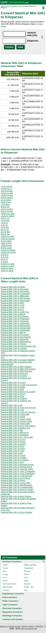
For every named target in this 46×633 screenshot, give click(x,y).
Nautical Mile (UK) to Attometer (15, 339)
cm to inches (6, 186)
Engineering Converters (13, 594)
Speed (5, 581)
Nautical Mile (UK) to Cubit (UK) (15, 414)
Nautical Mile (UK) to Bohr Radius (16, 496)
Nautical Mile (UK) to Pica (12, 446)
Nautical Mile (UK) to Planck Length (17, 490)
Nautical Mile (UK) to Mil (12, 430)
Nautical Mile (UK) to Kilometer (15, 289)
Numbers (27, 584)
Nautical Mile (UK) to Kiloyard (14, 373)
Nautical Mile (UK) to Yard (12, 305)
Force (5, 577)
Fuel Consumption (9, 584)
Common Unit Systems (12, 619)
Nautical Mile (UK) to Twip (12, 451)
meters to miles (7, 236)
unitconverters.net (29, 629)
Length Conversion (11, 6)
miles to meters (7, 239)
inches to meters (8, 250)
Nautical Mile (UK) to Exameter (15, 316)
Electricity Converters (12, 608)
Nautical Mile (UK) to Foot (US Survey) (18, 408)
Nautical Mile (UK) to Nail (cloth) (15, 424)
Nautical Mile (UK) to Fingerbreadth (17, 487)
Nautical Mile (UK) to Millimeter (15, 296)
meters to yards (8, 214)
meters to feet (7, 195)
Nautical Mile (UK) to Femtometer (16, 337)
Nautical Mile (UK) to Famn (13, 455)
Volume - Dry (28, 587)
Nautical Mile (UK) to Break (13, 314)
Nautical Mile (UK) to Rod (12, 389)
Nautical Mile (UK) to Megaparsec (16, 342)
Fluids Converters (10, 601)
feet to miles (6, 241)
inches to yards (7, 264)
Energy (5, 574)
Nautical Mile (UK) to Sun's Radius (16, 512)
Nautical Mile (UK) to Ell (11, 405)
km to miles (6, 200)
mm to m (4, 255)
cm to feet (5, 205)
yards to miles (7, 268)
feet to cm (5, 207)
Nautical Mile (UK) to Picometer (15, 335)
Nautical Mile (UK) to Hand (13, 417)
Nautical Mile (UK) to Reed (13, 480)
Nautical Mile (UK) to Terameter (15, 321)
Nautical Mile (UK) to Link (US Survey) (18, 412)
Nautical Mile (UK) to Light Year (15, 312)
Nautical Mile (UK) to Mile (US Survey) (18, 369)
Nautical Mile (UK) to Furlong (14, 376)
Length (5, 565)
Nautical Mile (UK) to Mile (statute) (16, 367)
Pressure (27, 571)
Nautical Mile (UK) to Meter (13, 287)
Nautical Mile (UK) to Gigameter (15, 323)
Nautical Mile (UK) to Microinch (15, 433)
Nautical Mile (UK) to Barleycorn (15, 428)
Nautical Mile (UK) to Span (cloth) (16, 419)
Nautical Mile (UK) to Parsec (13, 344)
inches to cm (6, 189)
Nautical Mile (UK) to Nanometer (15, 301)
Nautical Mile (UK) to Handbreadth (16, 485)
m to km (4, 261)
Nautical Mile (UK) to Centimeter (15, 294)
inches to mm (7, 193)
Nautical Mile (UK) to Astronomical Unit (18, 346)
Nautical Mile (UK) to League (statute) (18, 360)
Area (4, 571)
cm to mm (5, 220)
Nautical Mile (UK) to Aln (12, 453)
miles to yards (7, 271)
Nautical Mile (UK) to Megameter (15, 326)
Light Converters (10, 605)
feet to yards (6, 248)
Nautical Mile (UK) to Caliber (14, 458)
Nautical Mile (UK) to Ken (12, 462)
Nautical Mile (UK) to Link (12, 410)
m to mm (4, 257)
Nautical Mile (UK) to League (14, 348)
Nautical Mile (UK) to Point (13, 449)
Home (2, 6)
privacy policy (28, 626)
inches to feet (7, 209)
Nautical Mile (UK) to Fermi (13, 442)
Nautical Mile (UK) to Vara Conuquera (18, 471)
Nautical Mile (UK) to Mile (12, 303)
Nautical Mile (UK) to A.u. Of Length (17, 437)
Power (26, 574)
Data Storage (7, 587)
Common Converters (11, 561)
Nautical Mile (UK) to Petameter (15, 319)
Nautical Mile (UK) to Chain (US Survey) (19, 385)
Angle (26, 581)
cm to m (4, 223)
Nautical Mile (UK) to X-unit (13, 439)
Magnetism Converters (12, 612)
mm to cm (5, 218)
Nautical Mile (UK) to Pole (12, 396)
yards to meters (8, 216)
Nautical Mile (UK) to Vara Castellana (18, 474)
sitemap (39, 626)
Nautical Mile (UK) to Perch (13, 394)
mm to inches (7, 191)
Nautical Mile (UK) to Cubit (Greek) (16, 476)
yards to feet (6, 246)
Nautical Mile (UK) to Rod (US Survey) (18, 392)
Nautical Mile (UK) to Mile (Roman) (16, 371)
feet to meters (7, 198)
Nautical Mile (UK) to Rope (13, 387)
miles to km (6, 202)
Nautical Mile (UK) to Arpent (13, 444)
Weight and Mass (30, 565)
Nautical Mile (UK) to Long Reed (15, 478)
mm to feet (5, 232)
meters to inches (8, 252)
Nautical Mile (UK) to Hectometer (16, 328)
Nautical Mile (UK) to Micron (13, 332)
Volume (5, 568)
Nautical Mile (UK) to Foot (12, 307)
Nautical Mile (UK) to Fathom (14, 398)
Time (26, 577)
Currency (6, 590)
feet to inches (7, 211)
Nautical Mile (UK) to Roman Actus (16, 467)
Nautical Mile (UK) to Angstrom (15, 435)
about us (4, 626)
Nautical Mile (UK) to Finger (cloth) (16, 421)
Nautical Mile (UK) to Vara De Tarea (17, 469)
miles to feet (6, 243)
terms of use (14, 626)
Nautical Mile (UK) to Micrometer (15, 298)
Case (26, 590)
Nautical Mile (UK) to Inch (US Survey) (18, 426)
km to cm (5, 230)
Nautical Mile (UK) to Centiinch (15, 460)
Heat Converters (9, 597)
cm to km (5, 227)
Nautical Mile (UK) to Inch (12, 310)
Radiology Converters (12, 616)
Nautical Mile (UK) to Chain (13, 383)
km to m (4, 259)
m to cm (4, 225)
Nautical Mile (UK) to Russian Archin (17, 464)
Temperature (28, 568)
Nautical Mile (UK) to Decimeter (15, 291)
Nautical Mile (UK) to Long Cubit (15, 483)
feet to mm (5, 234)
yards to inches (7, 266)
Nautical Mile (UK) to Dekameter (15, 330)
